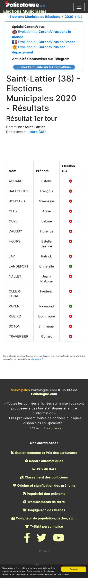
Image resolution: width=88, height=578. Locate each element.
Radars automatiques (45, 461)
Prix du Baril (46, 469)
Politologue (40, 394)
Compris (74, 569)
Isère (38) (37, 132)
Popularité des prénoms (45, 494)
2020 (69, 17)
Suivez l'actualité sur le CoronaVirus (44, 67)
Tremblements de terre (45, 502)
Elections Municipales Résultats (34, 17)
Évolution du (47, 42)
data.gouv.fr (37, 359)
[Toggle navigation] (79, 7)
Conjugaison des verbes (45, 510)
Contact (44, 551)
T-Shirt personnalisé (46, 526)
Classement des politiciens (46, 477)
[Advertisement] (44, 148)
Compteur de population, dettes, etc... (46, 518)
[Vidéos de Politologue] (58, 540)
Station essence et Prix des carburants (45, 453)
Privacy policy (52, 428)
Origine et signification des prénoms (46, 485)
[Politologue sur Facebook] (27, 540)
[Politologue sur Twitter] (41, 540)
